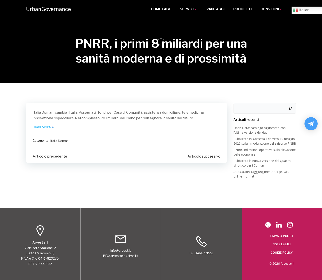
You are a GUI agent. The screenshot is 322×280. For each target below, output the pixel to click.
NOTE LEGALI (282, 244)
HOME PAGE (161, 9)
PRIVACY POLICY (281, 236)
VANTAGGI (215, 9)
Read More (42, 127)
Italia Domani (59, 141)
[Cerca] (290, 108)
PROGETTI (242, 9)
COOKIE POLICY (282, 252)
